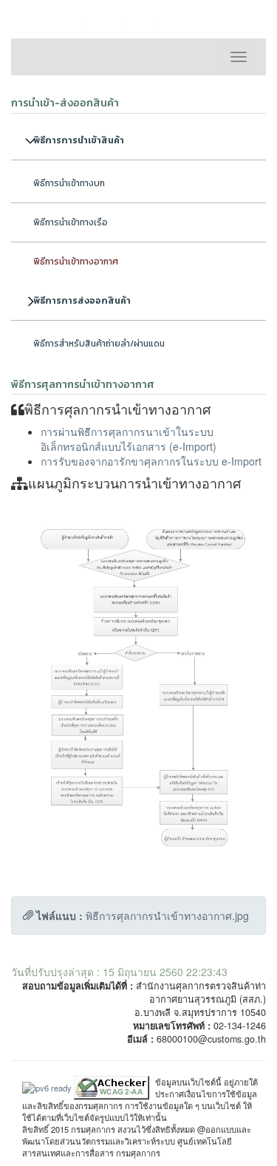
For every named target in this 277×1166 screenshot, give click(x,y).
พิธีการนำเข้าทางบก (69, 183)
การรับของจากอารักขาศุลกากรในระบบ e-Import (151, 461)
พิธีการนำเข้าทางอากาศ (75, 261)
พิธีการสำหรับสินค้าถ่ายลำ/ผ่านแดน (99, 343)
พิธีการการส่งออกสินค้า (82, 300)
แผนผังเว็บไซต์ (192, 23)
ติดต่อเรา (107, 23)
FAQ (144, 23)
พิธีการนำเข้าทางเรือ (70, 222)
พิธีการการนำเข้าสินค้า (78, 140)
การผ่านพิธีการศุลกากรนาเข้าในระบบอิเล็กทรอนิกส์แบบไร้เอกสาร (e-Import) (128, 439)
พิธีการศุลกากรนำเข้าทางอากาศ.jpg (167, 915)
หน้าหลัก (63, 23)
